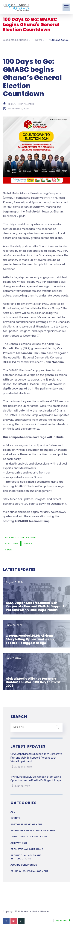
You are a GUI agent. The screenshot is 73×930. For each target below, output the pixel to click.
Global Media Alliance (20, 104)
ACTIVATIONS (18, 843)
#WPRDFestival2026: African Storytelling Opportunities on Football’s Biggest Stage (30, 639)
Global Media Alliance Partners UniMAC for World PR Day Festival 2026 (33, 682)
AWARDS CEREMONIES (23, 865)
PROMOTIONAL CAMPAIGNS (26, 849)
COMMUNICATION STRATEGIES (29, 836)
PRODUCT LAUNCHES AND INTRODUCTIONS (26, 857)
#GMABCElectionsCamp (20, 537)
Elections (12, 543)
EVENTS (15, 818)
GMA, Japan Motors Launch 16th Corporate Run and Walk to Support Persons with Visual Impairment (35, 606)
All (12, 812)
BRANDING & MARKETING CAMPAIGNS (32, 830)
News (8, 549)
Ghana (28, 543)
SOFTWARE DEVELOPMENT (26, 824)
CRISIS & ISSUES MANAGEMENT (29, 871)
